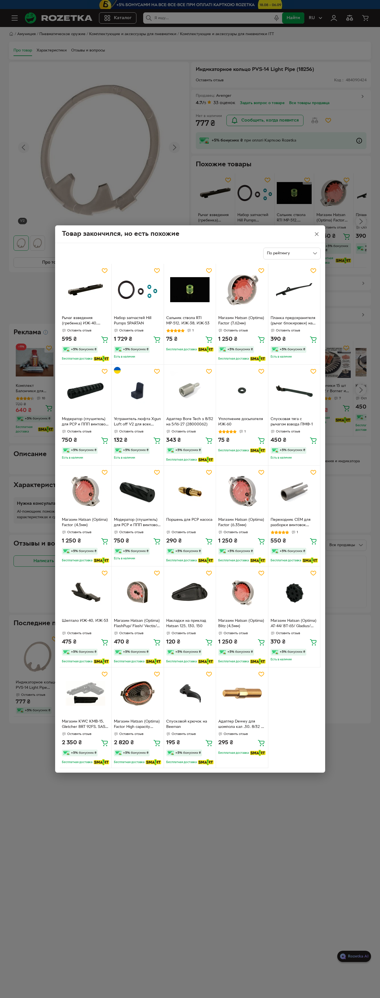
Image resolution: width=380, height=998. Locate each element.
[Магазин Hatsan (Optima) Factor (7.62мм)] (242, 290)
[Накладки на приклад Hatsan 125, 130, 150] (190, 592)
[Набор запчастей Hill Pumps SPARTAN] (137, 290)
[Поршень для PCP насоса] (190, 491)
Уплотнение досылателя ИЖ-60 (240, 421)
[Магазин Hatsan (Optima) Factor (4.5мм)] (85, 491)
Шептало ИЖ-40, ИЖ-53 (85, 621)
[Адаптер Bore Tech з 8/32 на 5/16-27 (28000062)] (190, 390)
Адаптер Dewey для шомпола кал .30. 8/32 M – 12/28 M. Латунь (241, 725)
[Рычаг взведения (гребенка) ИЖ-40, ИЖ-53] (85, 290)
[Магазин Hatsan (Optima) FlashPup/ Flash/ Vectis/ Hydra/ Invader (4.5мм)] (137, 592)
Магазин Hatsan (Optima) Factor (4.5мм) (85, 522)
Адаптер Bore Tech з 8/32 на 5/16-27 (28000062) (189, 421)
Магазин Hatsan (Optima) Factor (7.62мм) (241, 320)
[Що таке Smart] (101, 358)
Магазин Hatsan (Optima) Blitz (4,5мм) (241, 623)
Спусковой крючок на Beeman (186, 724)
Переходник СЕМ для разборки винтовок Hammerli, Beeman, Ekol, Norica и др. (293, 523)
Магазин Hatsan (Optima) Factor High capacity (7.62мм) (137, 725)
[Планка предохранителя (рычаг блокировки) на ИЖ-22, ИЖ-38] (294, 290)
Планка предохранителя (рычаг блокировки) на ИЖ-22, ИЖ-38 (293, 321)
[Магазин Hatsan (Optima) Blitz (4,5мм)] (242, 592)
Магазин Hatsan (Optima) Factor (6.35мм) (241, 522)
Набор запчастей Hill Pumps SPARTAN (132, 320)
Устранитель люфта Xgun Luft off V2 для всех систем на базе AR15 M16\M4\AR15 (137, 422)
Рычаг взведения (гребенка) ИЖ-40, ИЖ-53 (79, 321)
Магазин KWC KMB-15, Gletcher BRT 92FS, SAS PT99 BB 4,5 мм (83, 725)
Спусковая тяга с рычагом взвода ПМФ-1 (292, 421)
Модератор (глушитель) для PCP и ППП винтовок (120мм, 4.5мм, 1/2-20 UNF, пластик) (137, 523)
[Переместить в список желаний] (104, 270)
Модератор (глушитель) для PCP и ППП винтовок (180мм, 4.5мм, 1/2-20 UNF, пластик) (85, 422)
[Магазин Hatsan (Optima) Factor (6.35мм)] (242, 491)
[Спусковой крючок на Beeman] (190, 693)
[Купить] (104, 339)
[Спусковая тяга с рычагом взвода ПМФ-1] (294, 390)
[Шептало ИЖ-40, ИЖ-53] (85, 592)
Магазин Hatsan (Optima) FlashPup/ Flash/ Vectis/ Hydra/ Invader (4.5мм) (137, 624)
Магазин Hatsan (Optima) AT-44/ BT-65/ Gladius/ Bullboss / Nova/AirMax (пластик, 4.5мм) (293, 624)
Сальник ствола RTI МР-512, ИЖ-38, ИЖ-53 (188, 320)
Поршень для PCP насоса (189, 520)
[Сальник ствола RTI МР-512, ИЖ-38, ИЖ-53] (190, 290)
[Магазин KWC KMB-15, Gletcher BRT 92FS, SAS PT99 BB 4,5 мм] (85, 693)
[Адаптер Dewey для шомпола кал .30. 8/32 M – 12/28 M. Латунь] (242, 693)
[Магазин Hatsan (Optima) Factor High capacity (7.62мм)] (137, 693)
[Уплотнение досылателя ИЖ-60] (242, 390)
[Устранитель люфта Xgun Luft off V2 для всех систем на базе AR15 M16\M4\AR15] (137, 390)
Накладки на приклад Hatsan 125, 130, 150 (186, 623)
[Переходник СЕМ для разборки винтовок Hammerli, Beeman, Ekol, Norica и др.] (294, 491)
